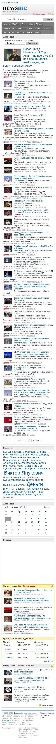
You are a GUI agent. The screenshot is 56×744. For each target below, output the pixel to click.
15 (46, 522)
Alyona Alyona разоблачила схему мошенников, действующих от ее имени (31, 599)
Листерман (29, 468)
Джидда (24, 454)
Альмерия (33, 457)
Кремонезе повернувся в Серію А (29, 167)
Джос (6, 491)
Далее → (37, 440)
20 (32, 526)
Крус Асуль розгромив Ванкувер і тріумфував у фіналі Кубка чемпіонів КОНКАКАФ (30, 367)
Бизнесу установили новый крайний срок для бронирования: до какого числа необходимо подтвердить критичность (32, 697)
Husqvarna (44, 468)
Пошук (9, 19)
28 (19, 515)
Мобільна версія (39, 14)
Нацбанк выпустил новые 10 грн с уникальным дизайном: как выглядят (30, 688)
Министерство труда (26, 463)
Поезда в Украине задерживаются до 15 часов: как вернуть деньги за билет (32, 679)
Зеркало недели (38, 614)
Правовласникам (47, 713)
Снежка (41, 451)
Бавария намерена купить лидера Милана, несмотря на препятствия (33, 188)
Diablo (25, 460)
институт (8, 488)
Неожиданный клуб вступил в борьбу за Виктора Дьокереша (31, 339)
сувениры (32, 477)
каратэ (30, 480)
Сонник (32, 732)
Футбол (6, 77)
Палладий (8, 658)
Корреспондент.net (34, 103)
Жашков (8, 494)
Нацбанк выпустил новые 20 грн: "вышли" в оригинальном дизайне (33, 671)
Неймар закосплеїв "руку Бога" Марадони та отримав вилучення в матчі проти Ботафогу (32, 286)
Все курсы (48, 661)
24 (12, 529)
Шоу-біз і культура (24, 28)
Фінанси (30, 730)
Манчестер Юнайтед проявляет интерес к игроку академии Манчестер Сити (32, 258)
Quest (13, 457)
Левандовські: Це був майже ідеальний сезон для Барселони (31, 234)
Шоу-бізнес (22, 735)
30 (32, 515)
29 (26, 515)
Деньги (35, 484)
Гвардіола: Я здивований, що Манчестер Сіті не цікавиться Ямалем (32, 427)
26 (6, 515)
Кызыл (7, 451)
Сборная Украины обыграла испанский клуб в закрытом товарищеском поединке (32, 391)
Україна (15, 24)
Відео (37, 32)
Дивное (20, 488)
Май (6, 507)
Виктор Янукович (24, 473)
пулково (38, 494)
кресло (22, 457)
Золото (7, 645)
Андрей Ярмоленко (14, 477)
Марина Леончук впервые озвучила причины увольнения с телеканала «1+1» (32, 617)
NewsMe (17, 713)
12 (26, 522)
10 (12, 522)
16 (6, 526)
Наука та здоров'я (16, 32)
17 (12, 526)
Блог (6, 454)
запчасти (8, 497)
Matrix (12, 465)
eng (16, 2)
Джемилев (17, 491)
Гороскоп (35, 728)
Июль (46, 507)
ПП (4, 32)
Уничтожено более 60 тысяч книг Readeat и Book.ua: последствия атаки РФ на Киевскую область (33, 609)
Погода (27, 728)
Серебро (8, 649)
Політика (47, 28)
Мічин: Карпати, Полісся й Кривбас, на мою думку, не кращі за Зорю (33, 177)
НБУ (31, 639)
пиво (40, 491)
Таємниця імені (24, 733)
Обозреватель (27, 633)
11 (19, 522)
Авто (37, 730)
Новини (6, 24)
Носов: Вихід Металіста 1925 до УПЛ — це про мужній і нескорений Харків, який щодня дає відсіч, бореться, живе (28, 57)
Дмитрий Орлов (23, 494)
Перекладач (23, 737)
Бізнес (39, 24)
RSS (49, 14)
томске (34, 454)
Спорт (38, 28)
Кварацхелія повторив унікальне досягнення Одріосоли (28, 202)
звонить (39, 480)
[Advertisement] (26, 553)
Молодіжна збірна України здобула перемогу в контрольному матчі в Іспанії (31, 380)
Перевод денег (12, 460)
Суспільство (8, 28)
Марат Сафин (25, 465)
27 (12, 515)
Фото (29, 32)
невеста (16, 451)
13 (32, 522)
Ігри (32, 733)
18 (19, 526)
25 (19, 529)
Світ (31, 24)
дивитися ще (47, 705)
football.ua (31, 77)
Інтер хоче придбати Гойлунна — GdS (31, 210)
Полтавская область (37, 488)
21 (39, 526)
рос (9, 2)
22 (46, 526)
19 (26, 526)
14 (39, 522)
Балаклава (29, 451)
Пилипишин (10, 485)
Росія (24, 24)
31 (39, 515)
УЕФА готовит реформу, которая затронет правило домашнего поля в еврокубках (32, 353)
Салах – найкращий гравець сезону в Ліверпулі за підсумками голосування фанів (33, 418)
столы (21, 485)
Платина (8, 653)
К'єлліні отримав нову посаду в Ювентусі (32, 106)
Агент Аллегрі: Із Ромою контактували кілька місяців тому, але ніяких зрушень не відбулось (33, 327)
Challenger (30, 491)
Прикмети (22, 730)
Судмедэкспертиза (14, 480)
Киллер (14, 454)
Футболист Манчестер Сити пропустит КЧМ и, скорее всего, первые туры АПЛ (33, 272)
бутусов (17, 468)
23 (6, 529)
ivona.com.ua (37, 594)
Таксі (36, 735)
